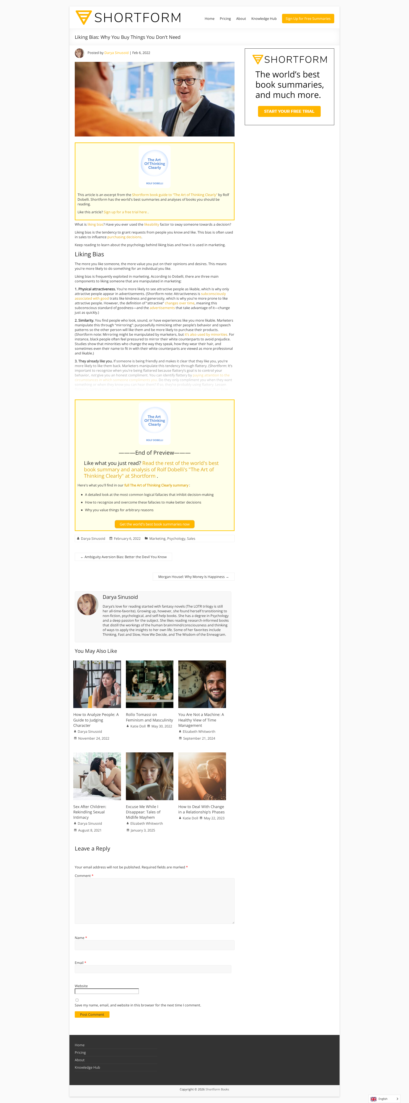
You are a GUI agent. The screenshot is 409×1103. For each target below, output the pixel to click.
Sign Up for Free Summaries (308, 18)
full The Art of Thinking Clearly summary (156, 485)
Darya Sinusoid (116, 52)
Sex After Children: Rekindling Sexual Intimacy (89, 812)
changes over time (179, 303)
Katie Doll (138, 726)
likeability (151, 224)
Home (210, 18)
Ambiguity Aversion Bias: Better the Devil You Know (123, 556)
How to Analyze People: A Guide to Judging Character (96, 720)
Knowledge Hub (264, 18)
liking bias (95, 224)
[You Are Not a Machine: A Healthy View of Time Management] (202, 662)
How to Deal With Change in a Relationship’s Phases (201, 809)
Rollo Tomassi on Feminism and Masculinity (149, 717)
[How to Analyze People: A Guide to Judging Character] (97, 662)
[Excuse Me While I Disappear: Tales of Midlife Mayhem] (150, 754)
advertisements (163, 307)
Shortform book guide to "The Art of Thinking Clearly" (175, 194)
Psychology (176, 538)
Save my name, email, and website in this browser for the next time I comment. (138, 1005)
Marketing (157, 538)
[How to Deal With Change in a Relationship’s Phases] (202, 754)
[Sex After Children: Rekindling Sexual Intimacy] (97, 754)
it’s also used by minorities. (206, 334)
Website (81, 986)
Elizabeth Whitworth (199, 731)
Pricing (225, 18)
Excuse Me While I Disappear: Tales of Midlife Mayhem (143, 812)
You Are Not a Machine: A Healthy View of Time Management (201, 720)
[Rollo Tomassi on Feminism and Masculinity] (150, 662)
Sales (191, 538)
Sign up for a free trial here (126, 212)
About (241, 18)
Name (81, 937)
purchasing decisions (124, 237)
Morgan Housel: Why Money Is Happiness (193, 576)
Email (80, 962)
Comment (84, 875)
